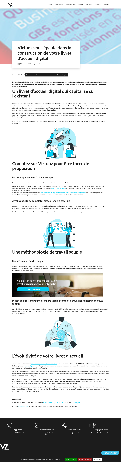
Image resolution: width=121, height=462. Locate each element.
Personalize (97, 459)
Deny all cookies (85, 459)
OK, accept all (71, 459)
